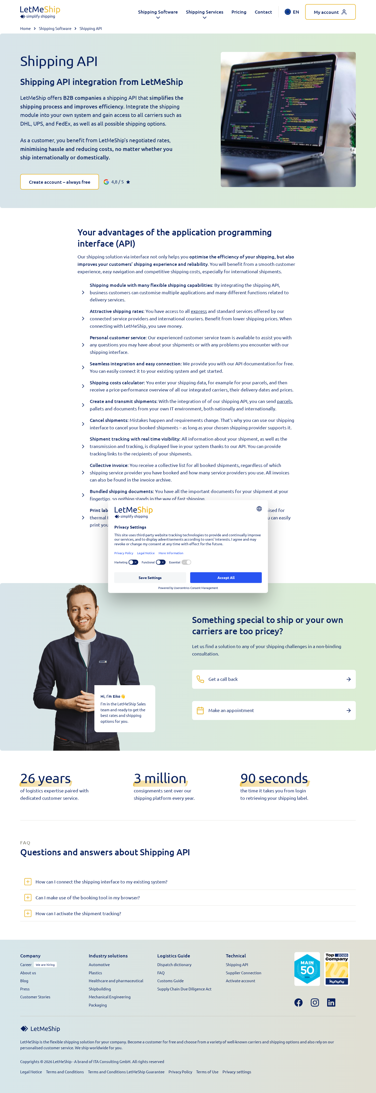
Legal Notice (31, 1071)
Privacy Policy (180, 1071)
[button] (158, 12)
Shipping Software (55, 28)
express (199, 311)
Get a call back (223, 679)
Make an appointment (231, 710)
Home (25, 28)
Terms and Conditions (65, 1071)
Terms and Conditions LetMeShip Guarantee (126, 1071)
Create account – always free (59, 182)
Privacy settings (237, 1071)
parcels (284, 401)
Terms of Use (207, 1071)
